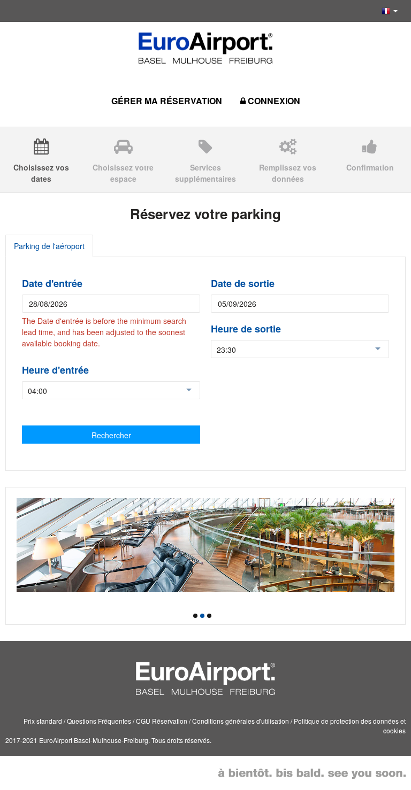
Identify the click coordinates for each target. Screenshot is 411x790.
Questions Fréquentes (99, 720)
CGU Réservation (161, 720)
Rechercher (111, 435)
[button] (390, 11)
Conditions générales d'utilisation (240, 720)
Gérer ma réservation (166, 101)
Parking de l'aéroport (49, 246)
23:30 (226, 349)
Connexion (273, 101)
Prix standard (43, 720)
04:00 (37, 390)
